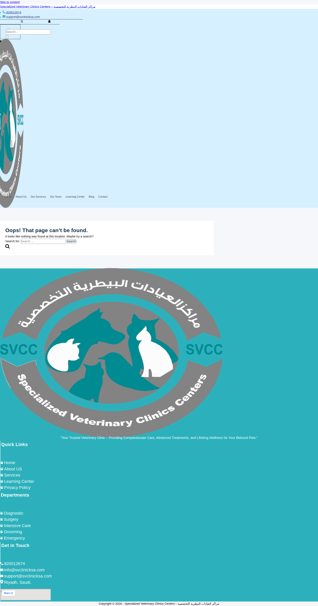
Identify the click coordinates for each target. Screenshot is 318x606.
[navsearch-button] (8, 27)
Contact (102, 196)
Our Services (38, 196)
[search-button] (7, 36)
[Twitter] (21, 22)
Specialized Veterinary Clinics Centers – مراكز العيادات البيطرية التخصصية (47, 6)
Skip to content (10, 2)
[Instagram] (42, 22)
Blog (91, 196)
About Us (21, 196)
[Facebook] (15, 22)
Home (7, 196)
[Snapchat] (49, 22)
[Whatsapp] (35, 22)
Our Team (55, 196)
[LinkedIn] (28, 22)
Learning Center (75, 196)
